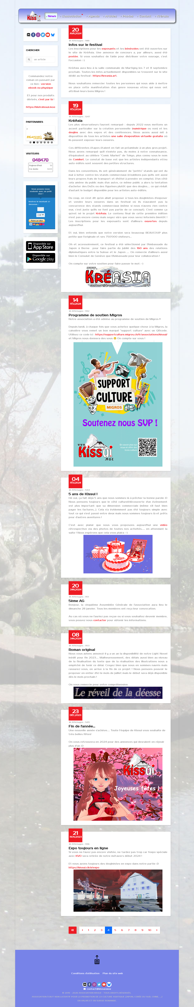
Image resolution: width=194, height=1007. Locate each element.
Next (58, 133)
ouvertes (151, 221)
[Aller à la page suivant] (157, 930)
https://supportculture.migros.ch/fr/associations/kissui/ (131, 334)
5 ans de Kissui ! (83, 494)
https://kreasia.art (105, 75)
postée (73, 56)
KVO (79, 856)
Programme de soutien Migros (95, 315)
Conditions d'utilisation (85, 973)
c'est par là (45, 99)
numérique (139, 128)
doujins (73, 132)
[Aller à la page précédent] (82, 930)
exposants (108, 48)
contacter (99, 620)
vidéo (163, 525)
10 (149, 930)
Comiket (78, 159)
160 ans (142, 248)
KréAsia (75, 121)
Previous (23, 133)
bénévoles (132, 48)
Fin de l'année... (82, 726)
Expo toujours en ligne (88, 848)
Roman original (82, 650)
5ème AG (76, 601)
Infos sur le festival (85, 45)
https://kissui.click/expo (84, 867)
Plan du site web (113, 973)
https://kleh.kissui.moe (40, 107)
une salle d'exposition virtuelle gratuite (137, 136)
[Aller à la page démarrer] (73, 930)
